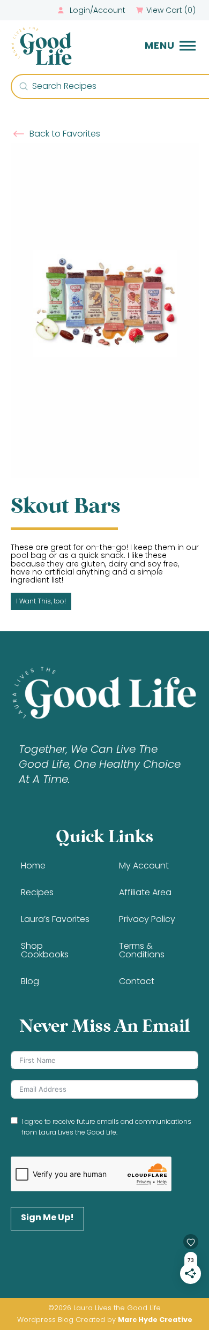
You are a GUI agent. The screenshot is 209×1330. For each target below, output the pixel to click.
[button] (167, 10)
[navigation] (170, 45)
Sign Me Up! (47, 1217)
